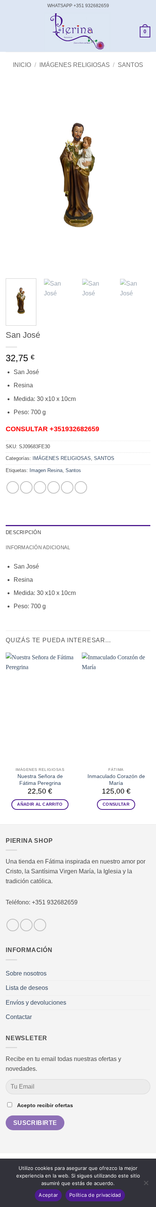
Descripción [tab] (23, 532)
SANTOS (130, 65)
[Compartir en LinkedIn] (81, 487)
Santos (73, 470)
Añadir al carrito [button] (40, 804)
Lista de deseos (27, 988)
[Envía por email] (53, 487)
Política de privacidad (95, 1195)
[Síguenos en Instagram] (26, 925)
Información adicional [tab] (38, 547)
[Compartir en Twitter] (40, 487)
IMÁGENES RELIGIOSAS (74, 65)
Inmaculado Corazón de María (116, 780)
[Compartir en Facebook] (26, 487)
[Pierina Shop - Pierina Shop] (77, 32)
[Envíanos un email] (40, 925)
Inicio (22, 65)
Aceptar (48, 1195)
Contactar (19, 1017)
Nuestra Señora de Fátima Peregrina (40, 780)
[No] (145, 1185)
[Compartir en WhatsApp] (12, 487)
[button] (10, 32)
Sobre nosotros (26, 973)
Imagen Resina (46, 470)
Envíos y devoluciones (36, 1002)
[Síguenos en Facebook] (12, 925)
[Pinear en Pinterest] (67, 487)
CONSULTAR (116, 804)
